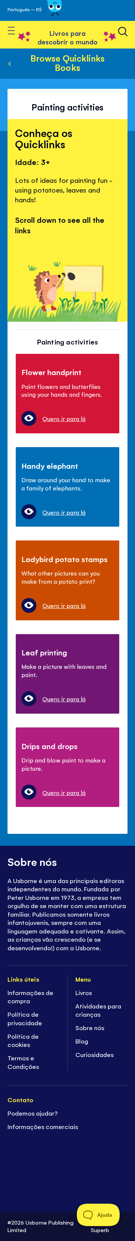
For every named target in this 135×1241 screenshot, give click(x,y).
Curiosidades (94, 1054)
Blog (81, 1041)
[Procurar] (122, 31)
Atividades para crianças (98, 1010)
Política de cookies (23, 1040)
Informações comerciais (43, 1126)
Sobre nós (89, 1027)
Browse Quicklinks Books (67, 62)
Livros (83, 992)
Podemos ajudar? (33, 1113)
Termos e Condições (23, 1062)
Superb (100, 1229)
